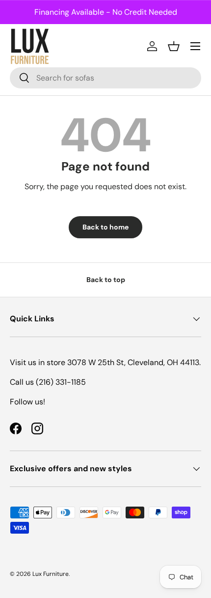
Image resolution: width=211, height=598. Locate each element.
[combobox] (105, 77)
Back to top (105, 279)
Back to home (105, 227)
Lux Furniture (50, 574)
